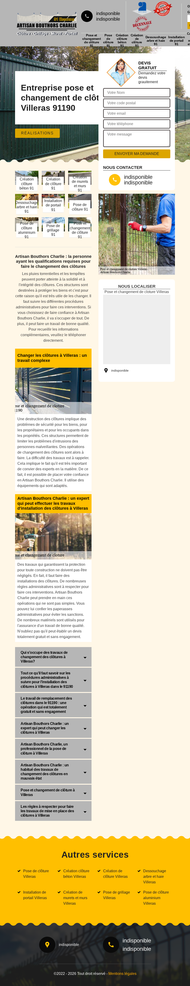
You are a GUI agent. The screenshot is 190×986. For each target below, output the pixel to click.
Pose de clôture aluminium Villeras (156, 897)
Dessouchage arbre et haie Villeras (154, 876)
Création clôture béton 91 (122, 40)
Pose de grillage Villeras (116, 895)
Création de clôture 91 (137, 40)
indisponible (108, 13)
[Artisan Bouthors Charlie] (47, 22)
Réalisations (37, 133)
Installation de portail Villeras (35, 895)
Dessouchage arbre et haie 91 (156, 40)
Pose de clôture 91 (108, 40)
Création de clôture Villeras (115, 874)
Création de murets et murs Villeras (75, 897)
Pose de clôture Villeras (36, 874)
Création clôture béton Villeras (76, 874)
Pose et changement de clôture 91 (91, 40)
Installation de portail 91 (176, 40)
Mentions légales (122, 974)
